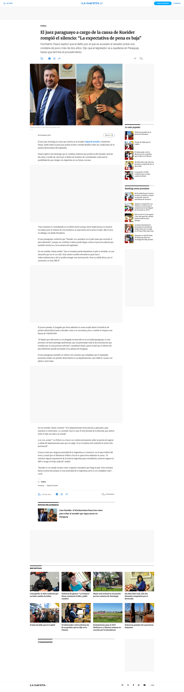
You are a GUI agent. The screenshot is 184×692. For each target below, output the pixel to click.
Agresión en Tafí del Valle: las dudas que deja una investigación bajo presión (144, 237)
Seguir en (107, 135)
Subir (152, 685)
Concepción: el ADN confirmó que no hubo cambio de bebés (142, 174)
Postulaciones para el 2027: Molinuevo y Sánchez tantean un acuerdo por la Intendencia (107, 627)
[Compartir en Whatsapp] (54, 59)
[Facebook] (133, 685)
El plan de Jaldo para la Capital (42, 625)
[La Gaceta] (92, 3)
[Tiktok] (139, 685)
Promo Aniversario (163, 3)
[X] (128, 685)
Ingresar (178, 3)
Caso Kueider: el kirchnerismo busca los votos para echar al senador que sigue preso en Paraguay (81, 513)
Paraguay (41, 485)
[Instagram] (122, 685)
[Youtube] (144, 685)
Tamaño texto (46, 494)
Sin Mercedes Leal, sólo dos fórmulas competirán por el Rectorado (144, 164)
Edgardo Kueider (52, 485)
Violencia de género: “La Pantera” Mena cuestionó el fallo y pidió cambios (76, 596)
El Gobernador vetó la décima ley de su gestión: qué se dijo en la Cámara (143, 154)
